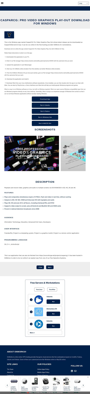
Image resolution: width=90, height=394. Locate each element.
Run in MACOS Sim (45, 123)
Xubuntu (49, 296)
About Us (10, 372)
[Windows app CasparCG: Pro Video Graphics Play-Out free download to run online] (9, 34)
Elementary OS (52, 309)
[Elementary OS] (39, 311)
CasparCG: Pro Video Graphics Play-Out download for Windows (45, 22)
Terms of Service (42, 375)
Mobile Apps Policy (43, 372)
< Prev (40, 267)
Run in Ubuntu (45, 105)
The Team (10, 369)
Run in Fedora (45, 111)
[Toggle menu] (2, 3)
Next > (50, 267)
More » (32, 333)
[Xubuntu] (39, 299)
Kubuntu (49, 321)
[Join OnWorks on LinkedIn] (72, 371)
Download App (45, 99)
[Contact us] (75, 371)
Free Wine (52, 289)
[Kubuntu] (39, 324)
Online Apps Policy (43, 369)
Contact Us (10, 375)
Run (53, 301)
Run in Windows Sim (45, 117)
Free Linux (39, 289)
